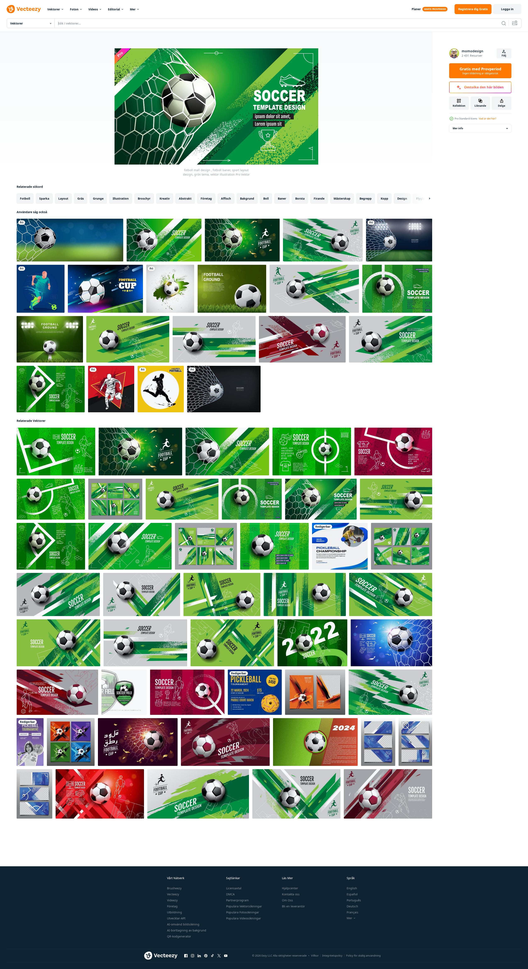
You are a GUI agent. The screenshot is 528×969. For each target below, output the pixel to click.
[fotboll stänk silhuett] (111, 389)
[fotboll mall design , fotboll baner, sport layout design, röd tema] (393, 451)
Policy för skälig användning (363, 955)
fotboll (25, 198)
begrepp (366, 198)
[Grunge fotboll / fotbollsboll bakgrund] (170, 289)
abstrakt (185, 198)
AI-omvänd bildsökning (183, 924)
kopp (384, 198)
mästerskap (342, 198)
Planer (416, 9)
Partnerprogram (237, 900)
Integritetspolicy (332, 955)
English (352, 888)
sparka (44, 198)
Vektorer (53, 9)
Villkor (315, 955)
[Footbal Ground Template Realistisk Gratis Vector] (50, 339)
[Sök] (503, 23)
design (402, 198)
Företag (172, 906)
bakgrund (247, 198)
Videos (93, 9)
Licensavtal (233, 888)
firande (319, 198)
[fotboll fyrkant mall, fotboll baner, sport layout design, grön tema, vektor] (206, 546)
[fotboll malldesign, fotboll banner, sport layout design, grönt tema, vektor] (164, 240)
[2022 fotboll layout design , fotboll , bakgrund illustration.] (312, 642)
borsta (300, 198)
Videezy (172, 900)
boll (266, 198)
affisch (226, 198)
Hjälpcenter (290, 888)
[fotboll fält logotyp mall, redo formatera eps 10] (124, 692)
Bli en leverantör (293, 906)
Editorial (114, 9)
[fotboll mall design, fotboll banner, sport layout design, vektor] (314, 289)
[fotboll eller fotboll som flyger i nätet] (224, 389)
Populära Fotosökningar (242, 912)
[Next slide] (426, 199)
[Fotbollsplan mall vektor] (232, 289)
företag (206, 198)
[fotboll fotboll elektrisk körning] (41, 289)
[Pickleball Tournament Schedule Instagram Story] (30, 742)
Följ (504, 55)
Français (352, 912)
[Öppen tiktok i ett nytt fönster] (212, 955)
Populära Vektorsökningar (244, 906)
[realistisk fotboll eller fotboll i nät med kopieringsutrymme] (70, 240)
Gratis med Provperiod (480, 70)
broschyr (144, 198)
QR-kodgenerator (179, 936)
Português (354, 900)
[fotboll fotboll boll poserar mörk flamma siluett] (161, 389)
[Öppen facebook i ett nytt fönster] (186, 955)
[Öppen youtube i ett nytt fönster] (225, 955)
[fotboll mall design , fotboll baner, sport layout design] (187, 692)
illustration (121, 198)
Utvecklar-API (176, 918)
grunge (98, 198)
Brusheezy (174, 888)
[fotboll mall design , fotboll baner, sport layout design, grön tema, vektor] (397, 289)
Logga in (507, 9)
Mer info (458, 128)
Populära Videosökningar (243, 918)
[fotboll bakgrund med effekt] (105, 289)
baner (282, 198)
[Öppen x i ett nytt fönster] (219, 955)
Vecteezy (173, 894)
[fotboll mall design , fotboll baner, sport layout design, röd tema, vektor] (100, 794)
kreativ (165, 198)
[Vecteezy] (24, 9)
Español (352, 894)
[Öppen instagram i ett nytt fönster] (192, 955)
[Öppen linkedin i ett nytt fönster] (199, 955)
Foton (74, 9)
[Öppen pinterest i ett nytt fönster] (205, 955)
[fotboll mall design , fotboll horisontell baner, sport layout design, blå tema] (378, 742)
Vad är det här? (487, 118)
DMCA (230, 894)
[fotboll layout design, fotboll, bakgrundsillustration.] (390, 339)
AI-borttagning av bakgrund (186, 930)
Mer (132, 9)
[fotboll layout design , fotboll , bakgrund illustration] (138, 742)
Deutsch (352, 906)
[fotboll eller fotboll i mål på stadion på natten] (399, 240)
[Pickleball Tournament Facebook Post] (255, 692)
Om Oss (287, 900)
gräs (80, 198)
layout (63, 198)
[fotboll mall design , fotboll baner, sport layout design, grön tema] (305, 594)
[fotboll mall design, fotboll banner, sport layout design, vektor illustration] (323, 240)
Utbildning (174, 912)
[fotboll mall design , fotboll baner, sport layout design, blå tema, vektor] (391, 642)
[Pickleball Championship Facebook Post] (340, 546)
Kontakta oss (291, 894)
